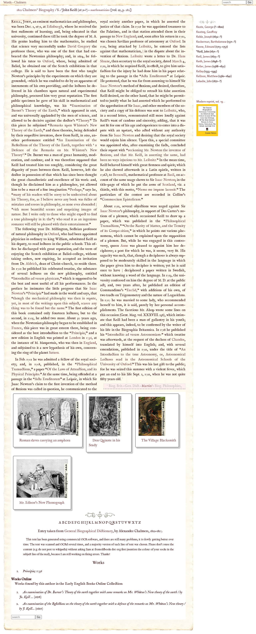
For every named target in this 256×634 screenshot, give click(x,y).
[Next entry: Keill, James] (109, 515)
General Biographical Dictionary (88, 531)
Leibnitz (145, 46)
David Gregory (78, 46)
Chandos (178, 339)
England (89, 343)
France (16, 328)
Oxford (48, 61)
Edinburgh (55, 26)
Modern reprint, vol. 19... (210, 101)
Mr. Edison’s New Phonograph (41, 502)
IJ (86, 522)
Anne (124, 246)
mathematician (100, 10)
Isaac (137, 106)
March (177, 61)
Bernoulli (119, 175)
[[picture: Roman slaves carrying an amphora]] (48, 435)
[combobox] (234, 2)
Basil (170, 175)
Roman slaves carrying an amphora (44, 440)
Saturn (54, 352)
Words (7, 2)
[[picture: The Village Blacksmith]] (152, 435)
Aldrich (31, 264)
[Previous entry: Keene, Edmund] (90, 515)
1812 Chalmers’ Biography (35, 10)
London (75, 338)
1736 (89, 338)
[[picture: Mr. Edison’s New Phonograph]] (42, 497)
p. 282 (126, 10)
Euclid (131, 290)
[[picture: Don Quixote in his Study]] (105, 435)
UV (124, 522)
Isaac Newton (110, 86)
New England (126, 36)
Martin (147, 386)
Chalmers (20, 2)
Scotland (168, 184)
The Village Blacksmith (158, 440)
